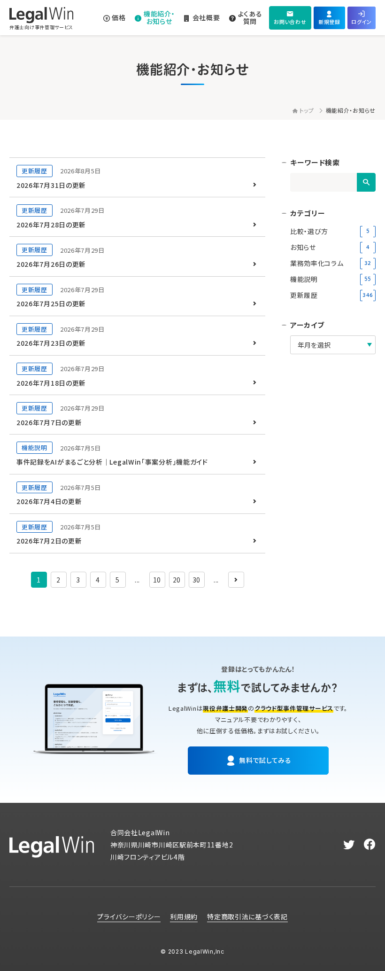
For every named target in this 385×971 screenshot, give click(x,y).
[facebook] (369, 844)
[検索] (366, 182)
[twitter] (349, 844)
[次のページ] (236, 580)
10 (157, 579)
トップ (307, 110)
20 (177, 579)
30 (196, 579)
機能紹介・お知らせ (351, 110)
